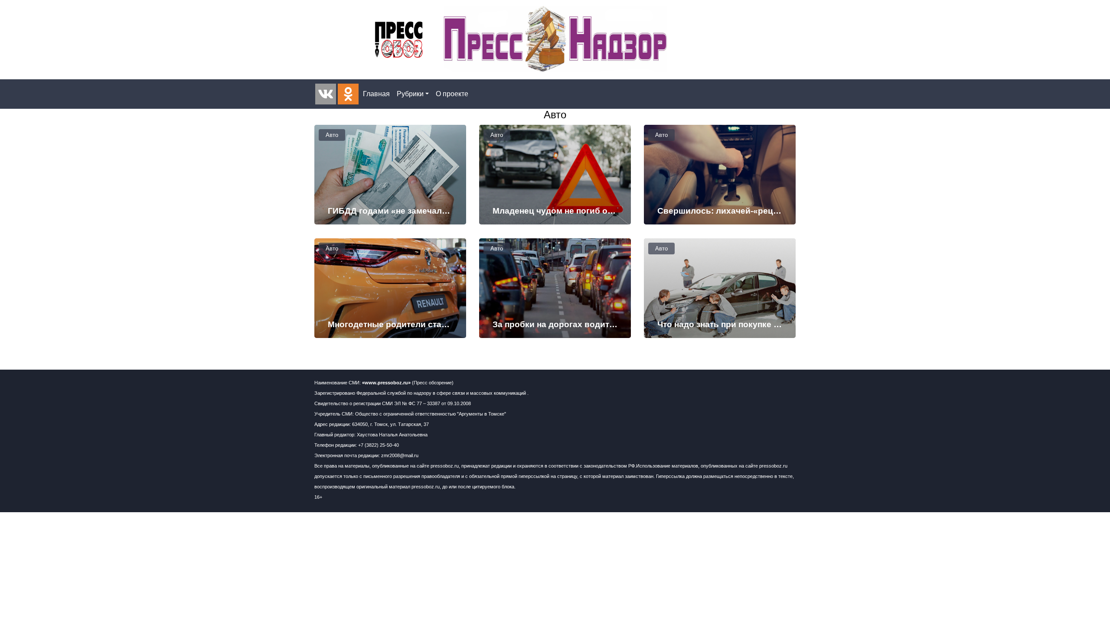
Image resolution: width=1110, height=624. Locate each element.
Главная (376, 94)
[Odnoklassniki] (348, 94)
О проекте (452, 94)
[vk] (325, 94)
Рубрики (410, 94)
